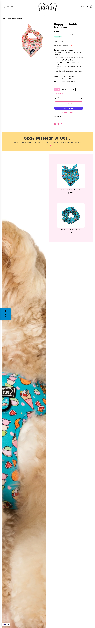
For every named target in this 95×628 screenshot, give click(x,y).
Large (72, 89)
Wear (17, 15)
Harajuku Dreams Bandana (70, 190)
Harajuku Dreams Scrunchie (70, 229)
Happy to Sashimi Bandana (14, 18)
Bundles (42, 15)
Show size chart (59, 93)
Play (29, 15)
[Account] (87, 6)
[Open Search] (3, 6)
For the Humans (58, 15)
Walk (5, 15)
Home (3, 18)
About (88, 15)
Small (57, 89)
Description (58, 41)
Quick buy (71, 185)
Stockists (75, 15)
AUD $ (80, 7)
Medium (64, 89)
